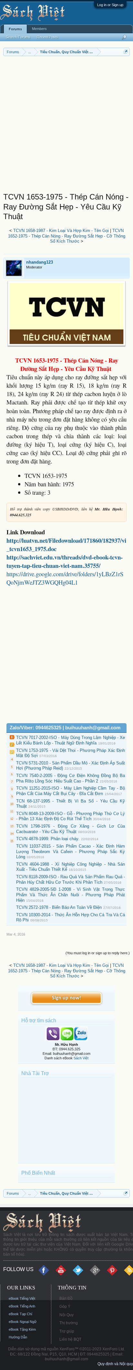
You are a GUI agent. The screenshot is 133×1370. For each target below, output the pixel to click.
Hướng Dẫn (18, 1337)
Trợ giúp (66, 1331)
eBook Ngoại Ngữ (22, 1322)
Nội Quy (66, 1315)
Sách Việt (81, 1058)
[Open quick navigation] (126, 52)
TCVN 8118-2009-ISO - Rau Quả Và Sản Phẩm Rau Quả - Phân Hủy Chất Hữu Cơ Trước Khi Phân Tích (70, 879)
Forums (15, 29)
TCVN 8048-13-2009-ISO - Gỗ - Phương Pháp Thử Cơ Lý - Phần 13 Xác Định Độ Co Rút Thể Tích (70, 816)
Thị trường (68, 1323)
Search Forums (18, 37)
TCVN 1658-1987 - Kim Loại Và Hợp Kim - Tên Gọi (61, 230)
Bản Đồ (66, 1298)
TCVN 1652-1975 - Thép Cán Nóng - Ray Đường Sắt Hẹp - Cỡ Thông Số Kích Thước (66, 236)
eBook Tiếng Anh (22, 1306)
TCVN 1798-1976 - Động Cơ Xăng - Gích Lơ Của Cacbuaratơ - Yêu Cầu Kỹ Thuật (70, 829)
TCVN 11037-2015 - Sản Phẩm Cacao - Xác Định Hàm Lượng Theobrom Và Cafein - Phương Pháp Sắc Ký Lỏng (70, 851)
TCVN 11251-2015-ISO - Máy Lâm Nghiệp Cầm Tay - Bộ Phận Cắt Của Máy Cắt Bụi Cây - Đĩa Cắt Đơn (70, 791)
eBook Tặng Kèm (22, 1329)
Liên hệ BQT (70, 1339)
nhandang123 (39, 262)
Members (39, 29)
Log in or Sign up (110, 5)
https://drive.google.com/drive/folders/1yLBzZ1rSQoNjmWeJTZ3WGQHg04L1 (64, 578)
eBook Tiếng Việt (22, 1298)
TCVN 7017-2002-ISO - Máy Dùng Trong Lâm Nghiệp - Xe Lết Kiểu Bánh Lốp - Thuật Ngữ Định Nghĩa (70, 740)
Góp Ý (64, 1306)
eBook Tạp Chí (20, 1314)
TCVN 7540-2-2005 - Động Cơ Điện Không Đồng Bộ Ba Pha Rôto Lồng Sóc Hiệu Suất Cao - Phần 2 (70, 778)
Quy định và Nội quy (115, 1364)
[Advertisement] (66, 125)
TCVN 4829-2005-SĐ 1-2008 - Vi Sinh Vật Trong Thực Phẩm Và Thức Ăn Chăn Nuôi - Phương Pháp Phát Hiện (70, 894)
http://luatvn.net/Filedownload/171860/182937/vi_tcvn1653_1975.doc (66, 544)
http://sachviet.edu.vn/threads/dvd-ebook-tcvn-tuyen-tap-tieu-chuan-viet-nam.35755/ (64, 561)
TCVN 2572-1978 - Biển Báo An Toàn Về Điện (59, 907)
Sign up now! (66, 998)
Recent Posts (47, 37)
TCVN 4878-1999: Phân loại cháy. (47, 838)
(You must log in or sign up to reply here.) (98, 953)
